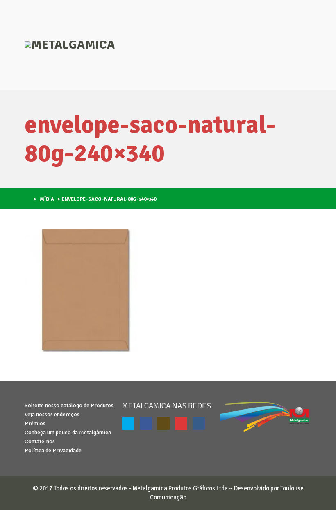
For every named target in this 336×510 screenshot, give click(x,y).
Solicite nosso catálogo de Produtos (69, 405)
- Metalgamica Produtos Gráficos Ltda (178, 488)
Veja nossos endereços (52, 414)
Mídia (47, 199)
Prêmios (35, 423)
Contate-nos (40, 441)
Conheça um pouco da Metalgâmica (68, 432)
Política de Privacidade (53, 450)
